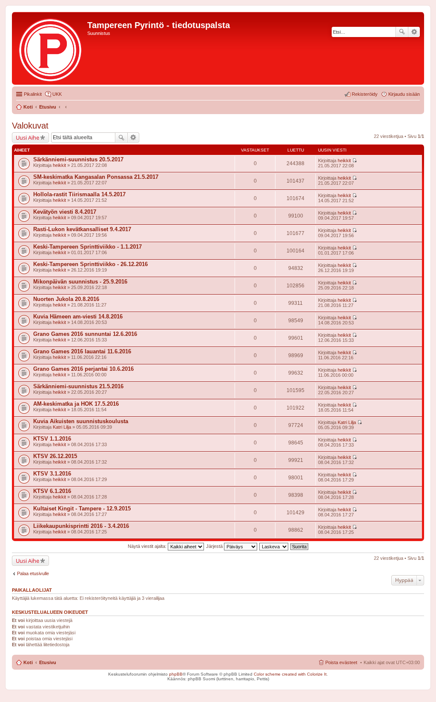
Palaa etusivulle (33, 573)
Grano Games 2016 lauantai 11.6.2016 (82, 351)
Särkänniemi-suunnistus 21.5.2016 (78, 386)
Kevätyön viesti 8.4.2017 (64, 212)
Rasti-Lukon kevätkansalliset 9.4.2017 (82, 229)
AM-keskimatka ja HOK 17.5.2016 (76, 404)
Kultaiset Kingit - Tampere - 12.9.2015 (82, 508)
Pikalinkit (33, 94)
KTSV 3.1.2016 (52, 473)
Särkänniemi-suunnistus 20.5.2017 (78, 159)
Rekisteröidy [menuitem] (365, 94)
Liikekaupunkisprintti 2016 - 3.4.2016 (81, 526)
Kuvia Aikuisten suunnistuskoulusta (80, 421)
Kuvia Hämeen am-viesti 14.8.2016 (78, 316)
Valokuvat (30, 125)
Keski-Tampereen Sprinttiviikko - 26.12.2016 (90, 264)
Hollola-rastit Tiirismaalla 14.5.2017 (79, 194)
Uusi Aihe (27, 137)
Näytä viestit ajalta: (148, 546)
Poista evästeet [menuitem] (341, 662)
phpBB (176, 674)
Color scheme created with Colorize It (290, 674)
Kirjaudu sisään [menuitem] (404, 94)
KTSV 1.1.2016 (52, 439)
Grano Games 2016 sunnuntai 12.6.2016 (85, 334)
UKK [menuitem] (57, 94)
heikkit (59, 165)
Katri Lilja (62, 427)
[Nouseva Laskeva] (274, 546)
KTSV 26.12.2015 (55, 456)
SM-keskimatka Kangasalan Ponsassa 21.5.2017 (95, 177)
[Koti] (50, 48)
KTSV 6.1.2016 (52, 491)
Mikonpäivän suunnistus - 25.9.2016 (80, 281)
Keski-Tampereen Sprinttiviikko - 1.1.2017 (87, 247)
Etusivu (47, 662)
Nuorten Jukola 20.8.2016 (66, 299)
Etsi (402, 32)
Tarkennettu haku (414, 32)
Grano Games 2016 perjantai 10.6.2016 (83, 369)
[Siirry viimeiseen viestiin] (354, 160)
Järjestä (215, 546)
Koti (28, 662)
